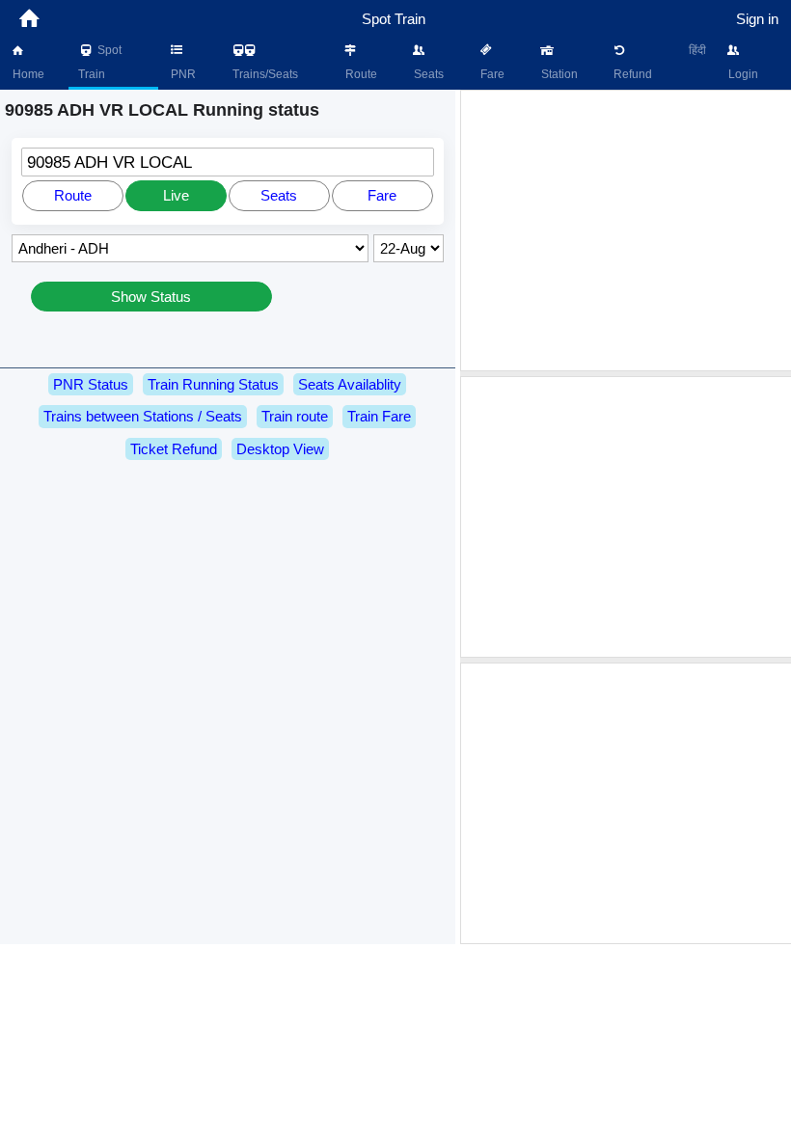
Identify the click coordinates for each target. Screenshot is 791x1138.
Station (558, 74)
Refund (631, 74)
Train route (294, 416)
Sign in (757, 19)
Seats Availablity (349, 384)
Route (359, 74)
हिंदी (697, 50)
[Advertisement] (628, 230)
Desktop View (280, 449)
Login (741, 74)
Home (27, 74)
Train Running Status (213, 384)
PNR (182, 74)
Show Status (151, 296)
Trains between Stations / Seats (142, 416)
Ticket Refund (173, 449)
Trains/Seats (264, 74)
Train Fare (379, 416)
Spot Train (100, 62)
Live (176, 195)
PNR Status (90, 384)
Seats (427, 74)
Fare (491, 74)
